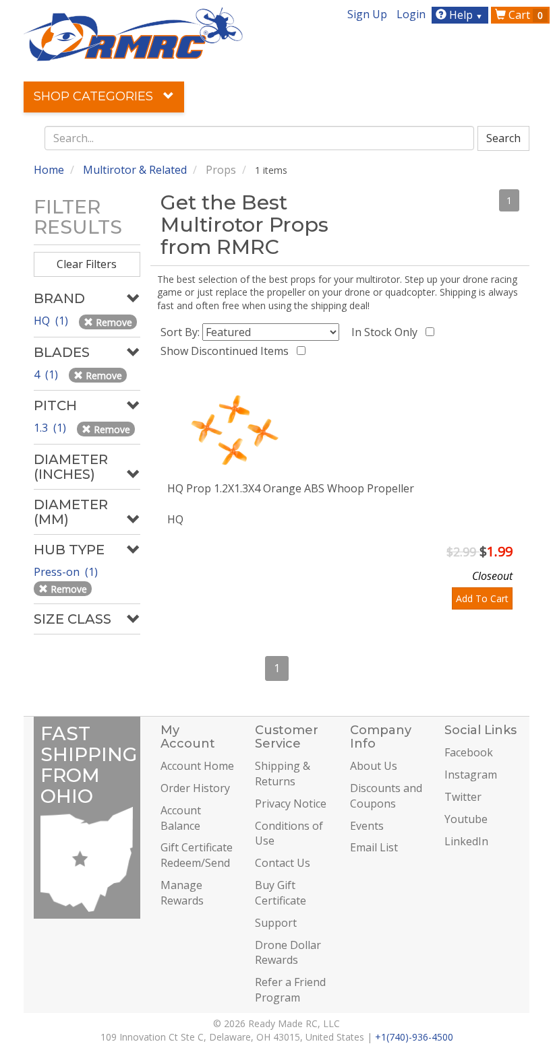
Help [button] (464, 14)
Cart (524, 14)
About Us (373, 765)
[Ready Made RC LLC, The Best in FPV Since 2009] (133, 33)
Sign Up (367, 14)
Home (49, 169)
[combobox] (260, 138)
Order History (195, 788)
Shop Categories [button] (95, 96)
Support (276, 922)
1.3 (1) (51, 427)
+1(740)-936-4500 (414, 1036)
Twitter (463, 796)
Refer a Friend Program (290, 990)
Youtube (466, 819)
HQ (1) (52, 320)
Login (411, 14)
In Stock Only (387, 332)
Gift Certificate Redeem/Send (197, 855)
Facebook (468, 752)
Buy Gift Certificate (280, 893)
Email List (374, 847)
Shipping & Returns (282, 773)
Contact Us (282, 862)
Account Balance (181, 818)
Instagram (470, 774)
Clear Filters (87, 264)
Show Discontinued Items (227, 350)
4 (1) (47, 374)
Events (367, 825)
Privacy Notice (290, 803)
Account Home (197, 765)
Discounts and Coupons (386, 796)
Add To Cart (482, 598)
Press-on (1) (67, 571)
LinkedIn (466, 841)
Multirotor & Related (135, 169)
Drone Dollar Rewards (288, 953)
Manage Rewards (182, 893)
